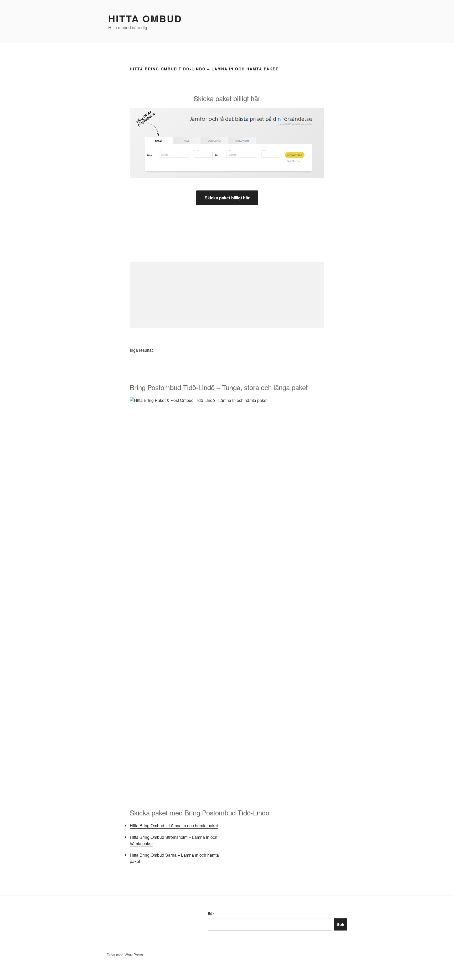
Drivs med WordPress (125, 954)
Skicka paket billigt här (227, 198)
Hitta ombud (145, 18)
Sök (211, 913)
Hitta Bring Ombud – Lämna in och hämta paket (174, 826)
